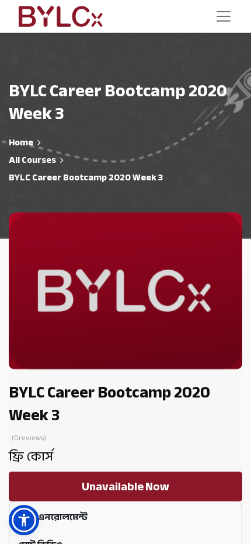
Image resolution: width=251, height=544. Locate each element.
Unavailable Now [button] (125, 486)
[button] (24, 520)
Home (21, 142)
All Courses (32, 160)
